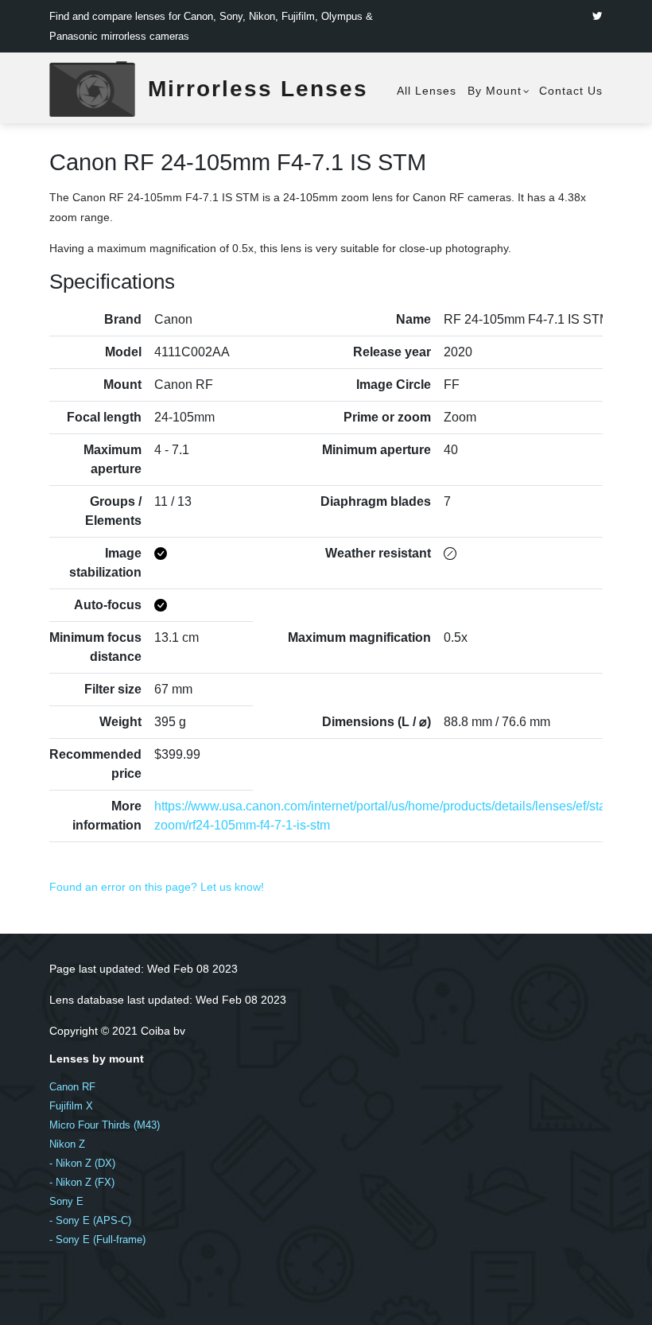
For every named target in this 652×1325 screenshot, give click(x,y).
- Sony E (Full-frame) (97, 1239)
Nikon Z (67, 1144)
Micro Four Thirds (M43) (104, 1125)
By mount (495, 90)
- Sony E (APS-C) (90, 1220)
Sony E (66, 1201)
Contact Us (571, 90)
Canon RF (72, 1087)
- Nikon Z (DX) (82, 1163)
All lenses (426, 90)
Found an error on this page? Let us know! (156, 886)
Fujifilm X (71, 1106)
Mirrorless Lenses (258, 88)
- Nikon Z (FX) (81, 1182)
